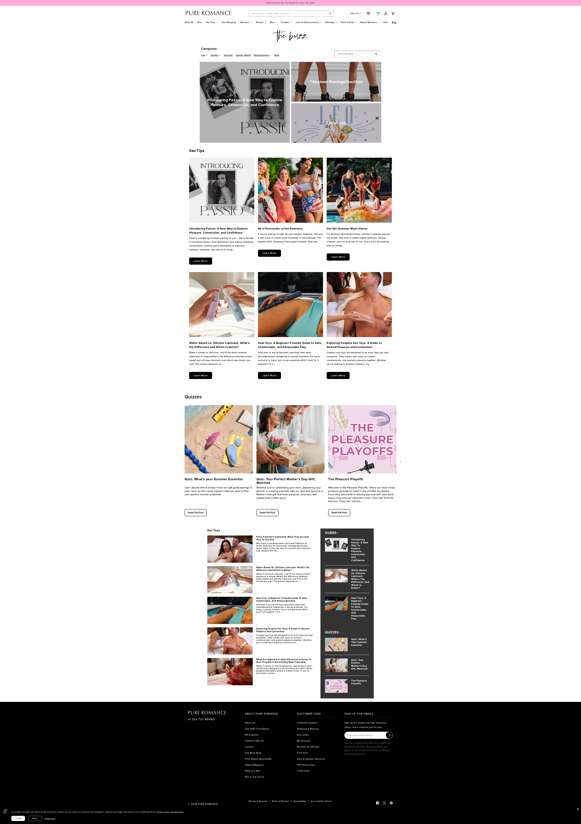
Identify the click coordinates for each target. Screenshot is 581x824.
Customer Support (307, 722)
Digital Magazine (254, 765)
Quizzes (228, 55)
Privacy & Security (258, 801)
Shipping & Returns (308, 728)
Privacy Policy (163, 812)
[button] (211, 22)
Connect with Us (254, 740)
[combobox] (291, 13)
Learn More (201, 260)
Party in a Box (252, 770)
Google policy (177, 812)
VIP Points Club (306, 765)
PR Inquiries (251, 734)
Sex (203, 55)
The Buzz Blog (253, 752)
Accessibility (300, 801)
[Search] (330, 13)
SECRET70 (299, 3)
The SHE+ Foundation (257, 728)
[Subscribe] (389, 735)
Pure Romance (208, 804)
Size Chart (303, 734)
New (276, 55)
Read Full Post (195, 512)
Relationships (261, 55)
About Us (250, 722)
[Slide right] (400, 462)
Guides (214, 55)
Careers (249, 746)
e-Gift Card (303, 770)
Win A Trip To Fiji (254, 776)
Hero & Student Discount (311, 758)
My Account (303, 740)
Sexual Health (243, 55)
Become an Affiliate (308, 746)
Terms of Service (280, 801)
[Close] (577, 809)
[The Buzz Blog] (290, 36)
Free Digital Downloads (258, 758)
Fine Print (302, 752)
